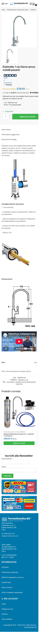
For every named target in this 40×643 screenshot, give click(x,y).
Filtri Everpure (20, 432)
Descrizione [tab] (6, 130)
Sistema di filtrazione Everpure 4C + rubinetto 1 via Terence (19, 435)
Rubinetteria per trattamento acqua (17, 10)
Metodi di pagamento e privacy (13, 577)
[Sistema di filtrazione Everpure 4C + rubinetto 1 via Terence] (19, 412)
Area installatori (7, 619)
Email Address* (7, 459)
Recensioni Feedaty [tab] (9, 139)
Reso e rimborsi (7, 587)
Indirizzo (5, 614)
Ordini (4, 604)
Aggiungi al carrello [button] (19, 443)
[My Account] (30, 3)
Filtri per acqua (9, 432)
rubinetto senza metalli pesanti (25, 382)
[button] (34, 4)
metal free (19, 384)
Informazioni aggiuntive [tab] (10, 134)
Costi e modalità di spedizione (12, 592)
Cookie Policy (6, 582)
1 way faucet (10, 382)
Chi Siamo (5, 567)
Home (3, 10)
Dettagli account (7, 609)
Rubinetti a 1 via (35, 10)
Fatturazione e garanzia (10, 572)
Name (4, 467)
